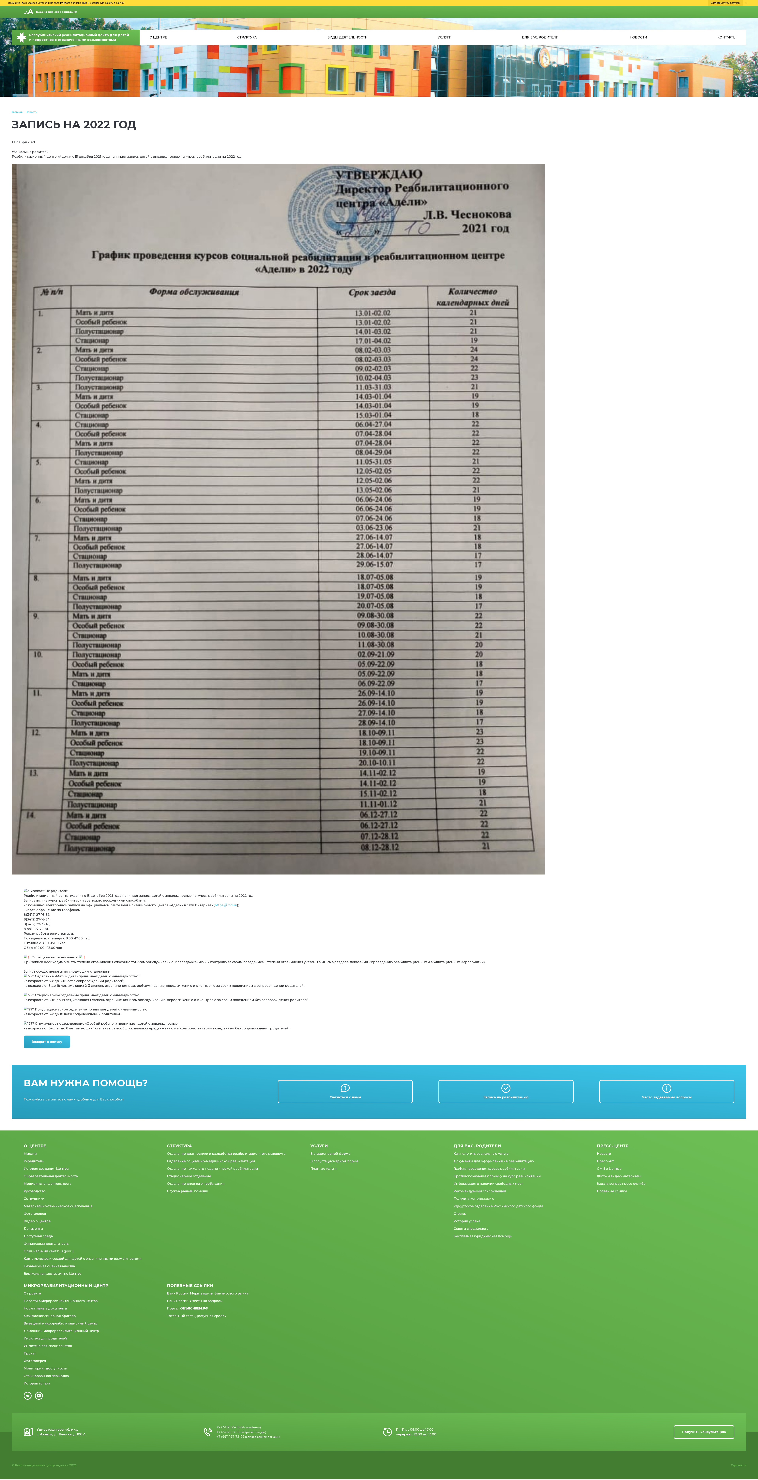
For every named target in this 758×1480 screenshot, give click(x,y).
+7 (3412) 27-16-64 (230, 1427)
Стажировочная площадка (46, 1376)
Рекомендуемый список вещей (480, 1191)
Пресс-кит (605, 1161)
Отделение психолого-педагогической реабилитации (212, 1169)
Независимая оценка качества (49, 1266)
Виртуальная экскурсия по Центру (53, 1274)
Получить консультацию (474, 1199)
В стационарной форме (330, 1154)
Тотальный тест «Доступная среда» (196, 1316)
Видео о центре (37, 1221)
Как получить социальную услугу (481, 1154)
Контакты (726, 37)
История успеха (37, 1383)
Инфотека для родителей (45, 1338)
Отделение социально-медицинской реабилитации (211, 1161)
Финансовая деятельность (46, 1244)
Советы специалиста (471, 1229)
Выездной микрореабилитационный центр (61, 1323)
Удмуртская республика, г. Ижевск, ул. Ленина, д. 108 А (61, 1432)
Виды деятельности (347, 37)
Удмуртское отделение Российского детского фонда (498, 1206)
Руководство (34, 1191)
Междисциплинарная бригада (50, 1316)
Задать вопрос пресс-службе (621, 1184)
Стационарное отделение (189, 1176)
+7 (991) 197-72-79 (230, 1437)
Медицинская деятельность (47, 1184)
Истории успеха (467, 1221)
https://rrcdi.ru (226, 905)
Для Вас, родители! (540, 37)
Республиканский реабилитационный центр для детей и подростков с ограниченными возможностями (79, 37)
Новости (638, 37)
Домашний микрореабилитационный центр (61, 1331)
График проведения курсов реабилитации (489, 1169)
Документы (33, 1229)
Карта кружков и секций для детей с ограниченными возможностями (83, 1259)
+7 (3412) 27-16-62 (230, 1432)
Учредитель (34, 1161)
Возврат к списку (47, 1042)
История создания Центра (46, 1169)
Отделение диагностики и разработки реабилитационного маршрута (226, 1154)
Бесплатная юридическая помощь (483, 1236)
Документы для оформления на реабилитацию (494, 1161)
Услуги (444, 37)
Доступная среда (38, 1236)
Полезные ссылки (612, 1191)
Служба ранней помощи (187, 1191)
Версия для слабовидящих (56, 11)
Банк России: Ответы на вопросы (194, 1301)
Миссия (30, 1154)
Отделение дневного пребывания (195, 1184)
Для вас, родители (477, 1146)
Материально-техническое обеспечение (58, 1206)
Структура (247, 37)
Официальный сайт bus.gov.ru (48, 1251)
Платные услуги (323, 1169)
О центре (158, 37)
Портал (187, 1308)
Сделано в (738, 1465)
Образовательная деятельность (51, 1176)
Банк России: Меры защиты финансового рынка (207, 1293)
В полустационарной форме (334, 1161)
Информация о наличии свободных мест (488, 1184)
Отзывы (460, 1214)
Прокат (30, 1353)
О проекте (32, 1293)
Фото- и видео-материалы (619, 1176)
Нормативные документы (45, 1308)
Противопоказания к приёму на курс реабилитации (497, 1176)
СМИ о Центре (609, 1169)
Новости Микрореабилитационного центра (61, 1301)
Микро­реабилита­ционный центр (66, 1285)
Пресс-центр (613, 1146)
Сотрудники (34, 1199)
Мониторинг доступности (45, 1368)
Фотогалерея (35, 1214)
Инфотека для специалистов (48, 1346)
